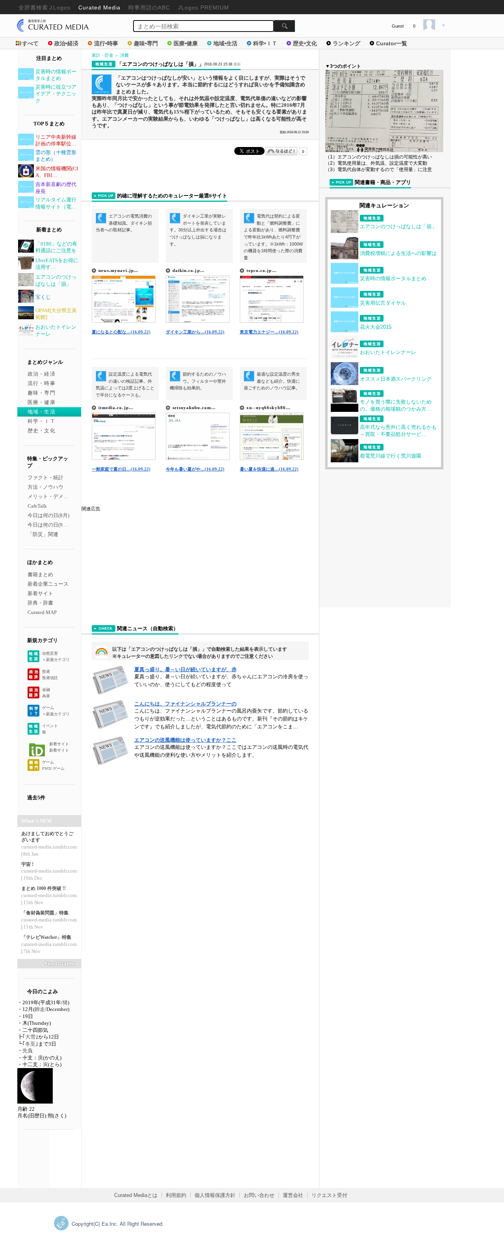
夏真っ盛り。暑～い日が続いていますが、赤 (185, 669)
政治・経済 (42, 374)
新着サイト (40, 593)
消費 (124, 55)
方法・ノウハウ (45, 487)
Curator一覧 (391, 43)
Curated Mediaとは (136, 1195)
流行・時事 (42, 383)
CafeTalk (37, 506)
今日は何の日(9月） (50, 525)
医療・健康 (42, 402)
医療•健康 (186, 43)
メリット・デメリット (53, 496)
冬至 (30, 1044)
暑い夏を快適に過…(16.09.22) (269, 469)
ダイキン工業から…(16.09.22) (195, 331)
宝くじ (43, 297)
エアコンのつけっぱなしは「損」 (398, 226)
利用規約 (176, 1195)
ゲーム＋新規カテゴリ (56, 710)
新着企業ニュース (48, 584)
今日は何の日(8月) (48, 515)
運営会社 (293, 1195)
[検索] (284, 26)
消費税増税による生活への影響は (398, 253)
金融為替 (46, 692)
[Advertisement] (141, 561)
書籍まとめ (40, 574)
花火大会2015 (375, 327)
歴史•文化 (305, 43)
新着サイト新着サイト (59, 747)
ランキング (346, 43)
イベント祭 (50, 729)
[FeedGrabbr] (49, 963)
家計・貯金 (102, 55)
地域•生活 (225, 43)
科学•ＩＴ (265, 43)
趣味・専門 (42, 393)
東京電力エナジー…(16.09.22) (269, 331)
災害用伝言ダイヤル (383, 303)
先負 (27, 1051)
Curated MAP (42, 612)
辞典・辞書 (40, 603)
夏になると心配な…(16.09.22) (121, 331)
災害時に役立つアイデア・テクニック (55, 94)
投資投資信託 (50, 674)
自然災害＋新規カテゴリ (56, 656)
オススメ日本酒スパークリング (396, 379)
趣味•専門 (146, 43)
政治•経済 (66, 43)
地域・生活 (42, 412)
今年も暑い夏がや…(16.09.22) (195, 469)
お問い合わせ (259, 1195)
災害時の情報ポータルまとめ (393, 278)
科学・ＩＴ (42, 421)
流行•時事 (106, 43)
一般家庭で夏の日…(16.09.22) (121, 469)
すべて (30, 43)
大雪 (30, 1037)
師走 (40, 1009)
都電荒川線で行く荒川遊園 (390, 456)
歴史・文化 (42, 431)
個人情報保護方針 (215, 1195)
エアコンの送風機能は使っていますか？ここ (185, 740)
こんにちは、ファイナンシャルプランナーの (185, 704)
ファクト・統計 (45, 477)
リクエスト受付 (329, 1195)
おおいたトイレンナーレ (388, 352)
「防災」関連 (43, 534)
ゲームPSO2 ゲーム (53, 765)
